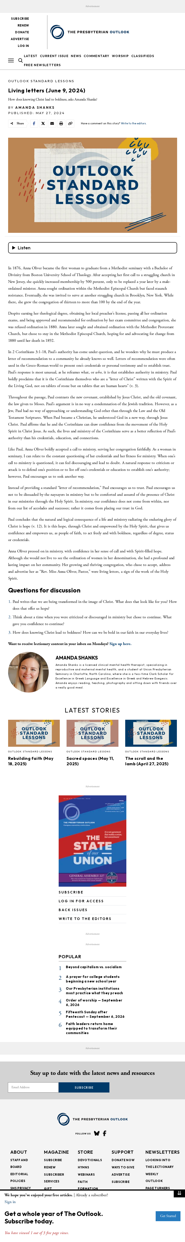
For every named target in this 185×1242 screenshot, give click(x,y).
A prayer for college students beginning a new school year (93, 979)
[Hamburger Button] (11, 60)
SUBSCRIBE (71, 892)
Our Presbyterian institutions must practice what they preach (94, 990)
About (19, 1152)
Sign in (10, 1201)
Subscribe (20, 18)
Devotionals (90, 1160)
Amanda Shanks (35, 107)
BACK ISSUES (73, 910)
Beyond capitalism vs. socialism (94, 967)
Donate (22, 32)
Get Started (168, 1216)
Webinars (86, 1174)
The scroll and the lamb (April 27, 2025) (147, 761)
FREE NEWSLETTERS (42, 65)
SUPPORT (123, 1152)
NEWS (76, 56)
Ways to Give (123, 1167)
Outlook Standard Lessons (41, 81)
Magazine (56, 1152)
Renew (23, 25)
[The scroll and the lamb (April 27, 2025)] (151, 735)
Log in (23, 46)
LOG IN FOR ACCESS (81, 901)
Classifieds (142, 56)
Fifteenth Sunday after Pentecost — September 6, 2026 (95, 1014)
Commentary (97, 56)
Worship (120, 56)
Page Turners (158, 1188)
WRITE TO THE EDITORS (85, 919)
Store (85, 1152)
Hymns (83, 1167)
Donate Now (123, 1160)
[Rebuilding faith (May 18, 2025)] (34, 735)
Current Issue (54, 56)
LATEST (31, 56)
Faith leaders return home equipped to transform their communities (91, 1028)
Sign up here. (120, 643)
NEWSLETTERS (163, 1152)
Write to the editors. (134, 123)
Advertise (20, 39)
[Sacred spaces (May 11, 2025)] (92, 735)
